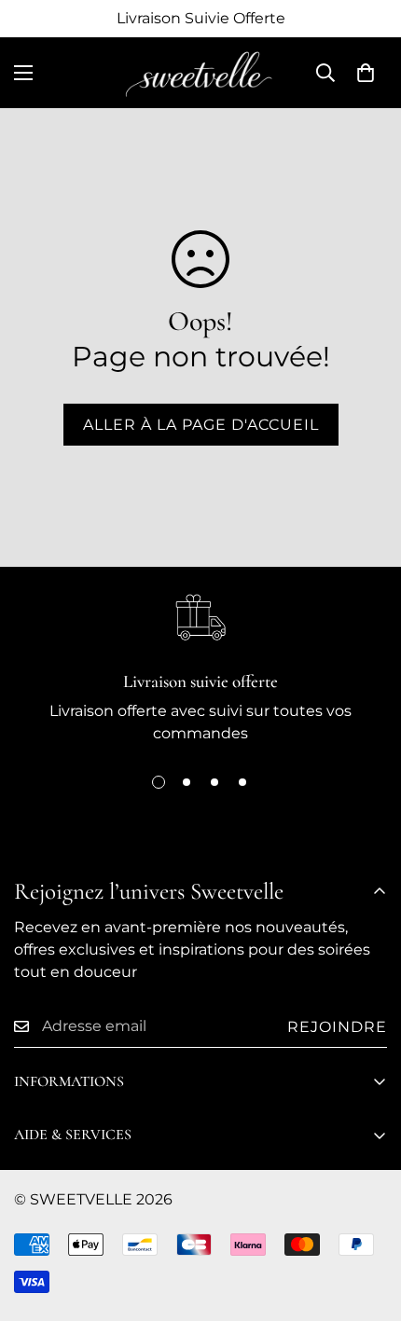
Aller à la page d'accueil (201, 424)
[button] (365, 72)
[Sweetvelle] (200, 72)
